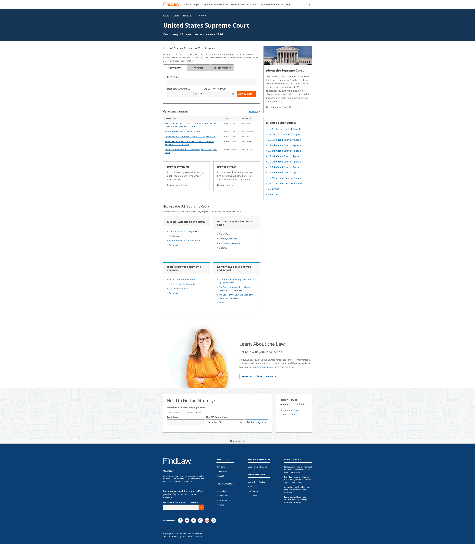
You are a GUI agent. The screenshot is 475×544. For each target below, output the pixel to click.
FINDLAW (166, 16)
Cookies (197, 536)
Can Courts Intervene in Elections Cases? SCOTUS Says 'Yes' (234, 289)
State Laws (252, 486)
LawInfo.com (289, 497)
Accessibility (221, 471)
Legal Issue (172, 417)
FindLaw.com (290, 467)
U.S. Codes (252, 496)
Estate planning (289, 410)
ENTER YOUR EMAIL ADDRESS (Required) (180, 502)
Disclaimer (186, 536)
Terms (165, 536)
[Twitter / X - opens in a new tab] (193, 520)
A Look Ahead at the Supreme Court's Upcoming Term (236, 281)
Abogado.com (290, 487)
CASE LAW (176, 16)
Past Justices (174, 236)
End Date (215, 88)
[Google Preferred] (213, 520)
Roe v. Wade (224, 234)
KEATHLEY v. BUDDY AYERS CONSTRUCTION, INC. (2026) (190, 136)
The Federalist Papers (179, 288)
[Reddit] (207, 520)
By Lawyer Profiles (223, 500)
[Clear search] (241, 422)
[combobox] (186, 422)
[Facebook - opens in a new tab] (180, 520)
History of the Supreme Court (182, 279)
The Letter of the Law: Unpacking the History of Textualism (236, 296)
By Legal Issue (222, 496)
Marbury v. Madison (228, 238)
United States (187, 16)
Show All (253, 111)
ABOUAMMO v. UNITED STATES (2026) (182, 131)
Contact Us (220, 476)
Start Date (178, 88)
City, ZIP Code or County (217, 417)
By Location (221, 491)
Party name (173, 76)
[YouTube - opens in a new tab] (187, 520)
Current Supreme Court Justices (183, 231)
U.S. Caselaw (253, 491)
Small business (289, 414)
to (201, 93)
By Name (220, 505)
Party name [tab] (175, 67)
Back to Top (239, 441)
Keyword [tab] (198, 67)
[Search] (309, 4)
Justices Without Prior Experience (184, 240)
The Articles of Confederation (182, 284)
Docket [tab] (222, 67)
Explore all (173, 245)
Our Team (220, 467)
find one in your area (268, 366)
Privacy (175, 536)
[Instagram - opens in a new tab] (200, 520)
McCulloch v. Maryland (229, 243)
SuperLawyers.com (292, 477)
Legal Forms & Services (257, 467)
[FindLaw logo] (172, 4)
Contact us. (187, 481)
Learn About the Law (256, 482)
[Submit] (201, 507)
